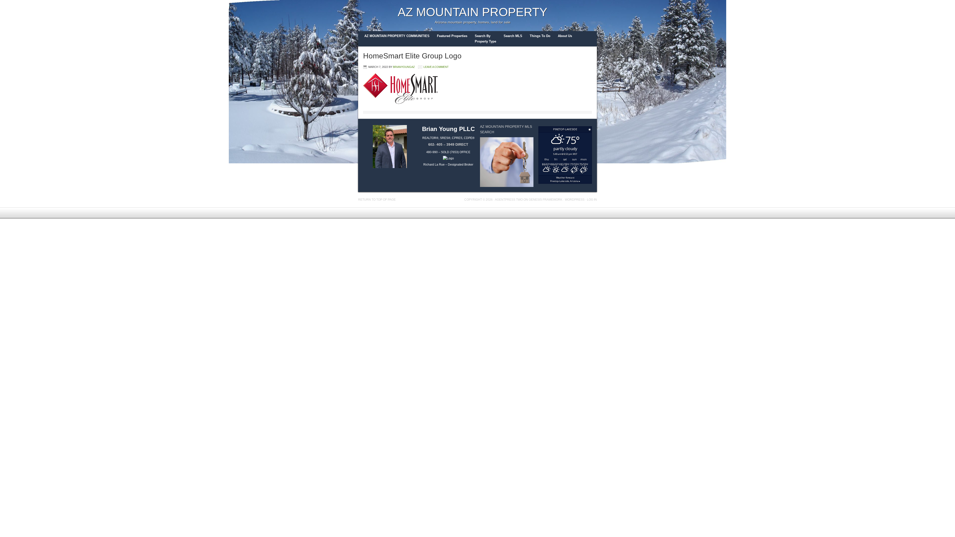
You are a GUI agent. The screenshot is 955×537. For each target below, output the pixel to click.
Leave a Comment (436, 66)
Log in (592, 199)
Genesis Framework (545, 199)
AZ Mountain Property (472, 12)
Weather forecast (565, 179)
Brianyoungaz (404, 66)
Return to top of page (377, 199)
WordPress (574, 199)
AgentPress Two (509, 199)
